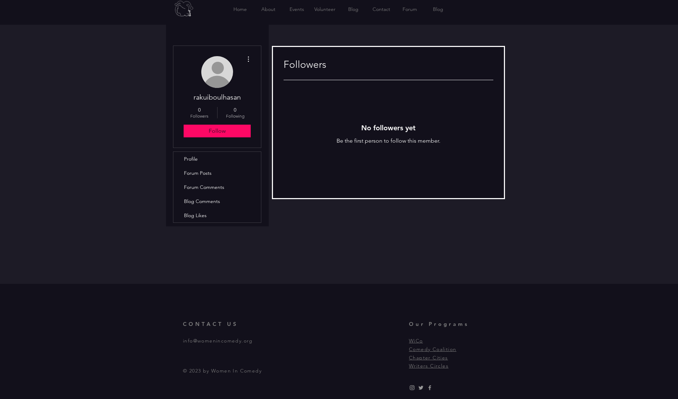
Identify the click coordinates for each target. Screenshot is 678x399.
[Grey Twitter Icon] (421, 388)
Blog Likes (195, 215)
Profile (191, 159)
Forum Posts (198, 173)
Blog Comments (202, 201)
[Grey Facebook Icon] (430, 388)
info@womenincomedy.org (218, 341)
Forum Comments (204, 187)
